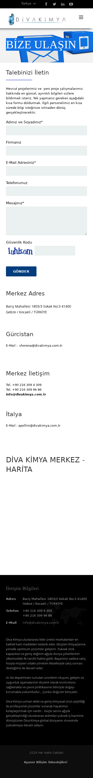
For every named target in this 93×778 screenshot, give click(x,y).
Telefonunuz (16, 183)
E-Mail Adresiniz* (21, 162)
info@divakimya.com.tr (41, 622)
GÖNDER (21, 271)
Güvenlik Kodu (19, 242)
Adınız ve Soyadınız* (24, 122)
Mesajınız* (15, 203)
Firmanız (13, 142)
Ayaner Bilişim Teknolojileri (45, 762)
